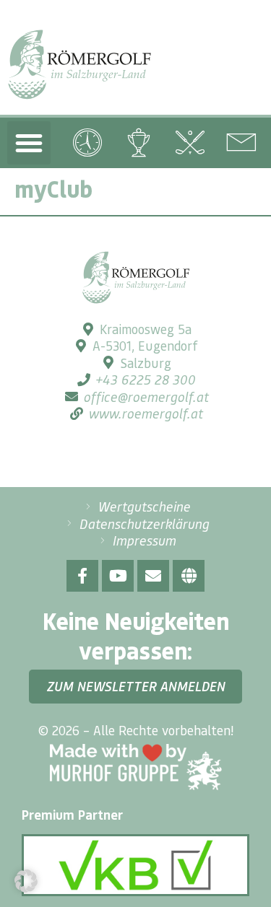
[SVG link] (79, 65)
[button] (29, 143)
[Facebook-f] (82, 576)
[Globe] (189, 576)
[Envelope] (153, 576)
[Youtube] (118, 576)
